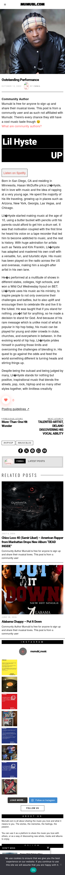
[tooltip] (20, 450)
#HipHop (8, 443)
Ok (33, 870)
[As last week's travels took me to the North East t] (9, 667)
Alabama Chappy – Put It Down (22, 621)
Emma (37, 86)
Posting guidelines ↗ (15, 409)
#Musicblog (24, 443)
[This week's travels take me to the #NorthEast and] (9, 701)
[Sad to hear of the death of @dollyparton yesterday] (9, 684)
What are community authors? (22, 126)
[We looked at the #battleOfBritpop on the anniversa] (9, 735)
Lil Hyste (19, 141)
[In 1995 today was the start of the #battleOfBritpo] (9, 770)
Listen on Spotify (15, 173)
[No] (60, 864)
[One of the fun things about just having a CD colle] (9, 753)
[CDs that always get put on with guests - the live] (9, 718)
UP (56, 155)
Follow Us (32, 808)
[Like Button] (6, 400)
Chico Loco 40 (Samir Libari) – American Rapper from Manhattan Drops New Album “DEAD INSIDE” (32, 542)
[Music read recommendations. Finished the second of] (9, 787)
